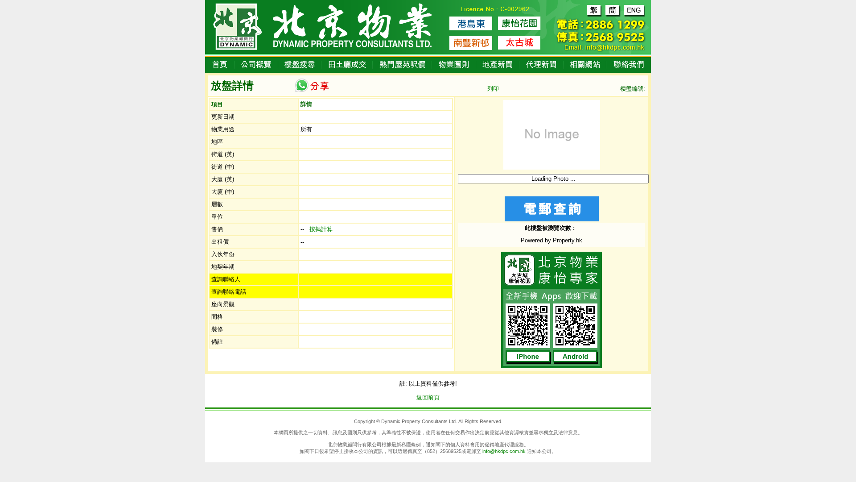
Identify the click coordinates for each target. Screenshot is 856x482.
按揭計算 (321, 229)
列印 (493, 88)
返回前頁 (428, 397)
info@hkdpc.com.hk (504, 451)
